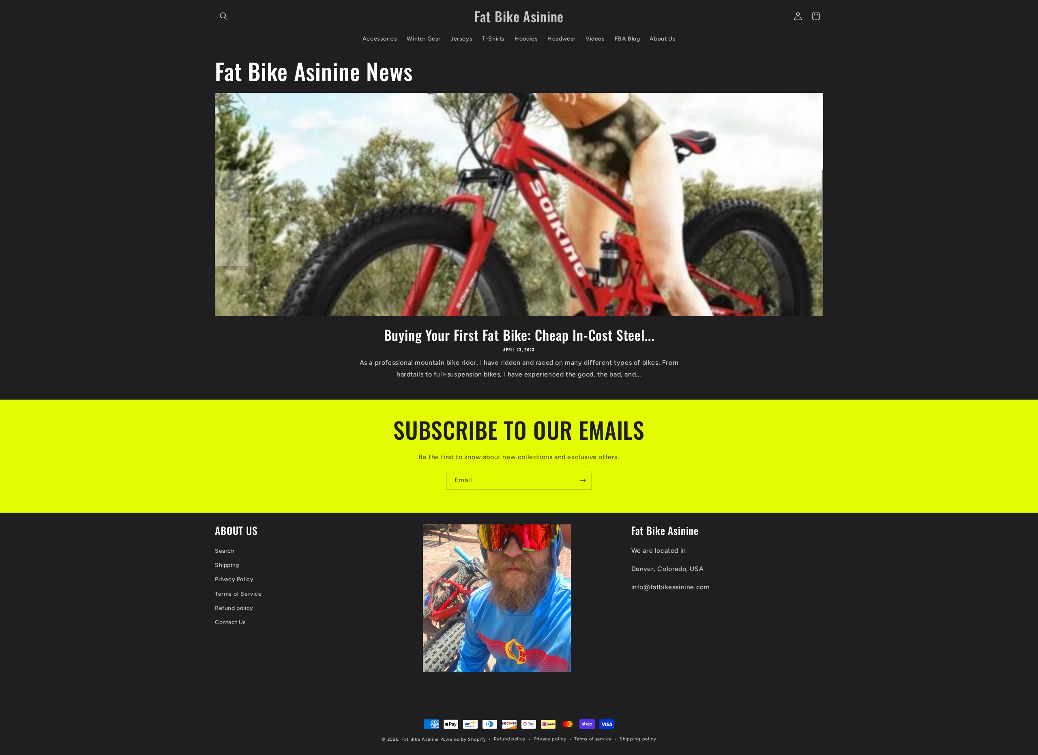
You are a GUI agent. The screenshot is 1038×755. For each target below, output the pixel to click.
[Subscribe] (583, 480)
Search (225, 551)
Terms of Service (238, 593)
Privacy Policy (234, 579)
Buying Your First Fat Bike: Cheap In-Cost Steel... (519, 335)
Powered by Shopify (463, 739)
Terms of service (592, 739)
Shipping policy (638, 739)
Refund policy (234, 608)
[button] (224, 16)
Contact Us (230, 622)
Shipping (227, 565)
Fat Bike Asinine (420, 739)
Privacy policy (550, 739)
